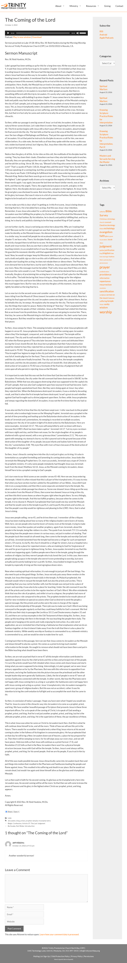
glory (107, 236)
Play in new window (22, 37)
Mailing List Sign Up (41, 956)
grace (111, 236)
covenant (108, 222)
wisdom (104, 307)
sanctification (107, 291)
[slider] (83, 33)
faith (102, 235)
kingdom (107, 253)
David (102, 225)
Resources (91, 6)
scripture (103, 295)
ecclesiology (110, 225)
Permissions (89, 956)
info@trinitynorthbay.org (90, 951)
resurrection (106, 284)
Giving (107, 6)
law (112, 253)
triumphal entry (45, 821)
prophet (29, 821)
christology (111, 219)
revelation (103, 288)
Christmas (103, 219)
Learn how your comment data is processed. (59, 934)
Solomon (111, 298)
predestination (104, 272)
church (102, 222)
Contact (119, 6)
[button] (64, 6)
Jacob (110, 239)
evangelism (106, 231)
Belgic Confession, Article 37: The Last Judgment (26, 823)
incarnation (103, 240)
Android (103, 34)
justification (109, 250)
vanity (107, 304)
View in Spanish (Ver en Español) (63, 959)
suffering (103, 301)
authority (102, 211)
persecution (108, 260)
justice (102, 250)
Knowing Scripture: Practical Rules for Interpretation (106, 116)
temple (35, 821)
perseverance (104, 263)
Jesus (101, 243)
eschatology (109, 228)
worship (106, 312)
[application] (46, 33)
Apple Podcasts (106, 37)
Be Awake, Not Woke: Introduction (21, 826)
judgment (106, 246)
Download (37, 37)
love (101, 257)
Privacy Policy (76, 956)
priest (22, 821)
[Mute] (77, 33)
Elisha (101, 229)
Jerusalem (12, 821)
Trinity (101, 304)
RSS (101, 31)
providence (105, 274)
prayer (105, 267)
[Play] (8, 33)
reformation (104, 278)
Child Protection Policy (60, 956)
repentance (105, 281)
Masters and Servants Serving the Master (107, 158)
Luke (9, 818)
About (58, 6)
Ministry (74, 6)
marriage (105, 256)
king (18, 821)
